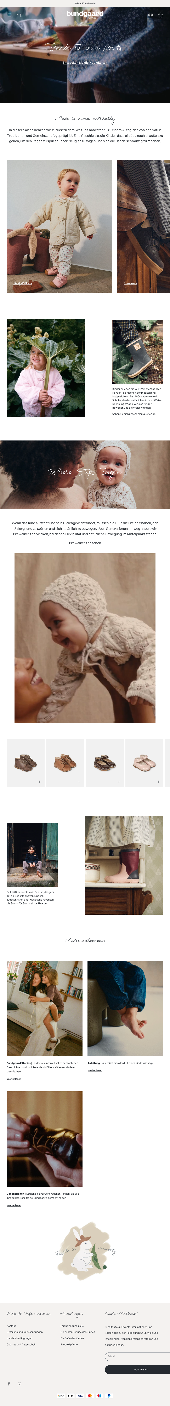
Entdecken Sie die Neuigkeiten (85, 63)
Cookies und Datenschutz (21, 1344)
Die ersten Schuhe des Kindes (78, 1332)
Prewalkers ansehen (85, 543)
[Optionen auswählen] (39, 781)
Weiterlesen (14, 1080)
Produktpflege (69, 1344)
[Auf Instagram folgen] (19, 1384)
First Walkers (22, 284)
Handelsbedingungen (19, 1338)
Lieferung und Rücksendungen (25, 1332)
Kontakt (11, 1326)
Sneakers (130, 284)
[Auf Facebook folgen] (9, 1384)
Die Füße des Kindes (72, 1338)
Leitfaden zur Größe (72, 1326)
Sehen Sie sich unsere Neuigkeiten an (133, 414)
